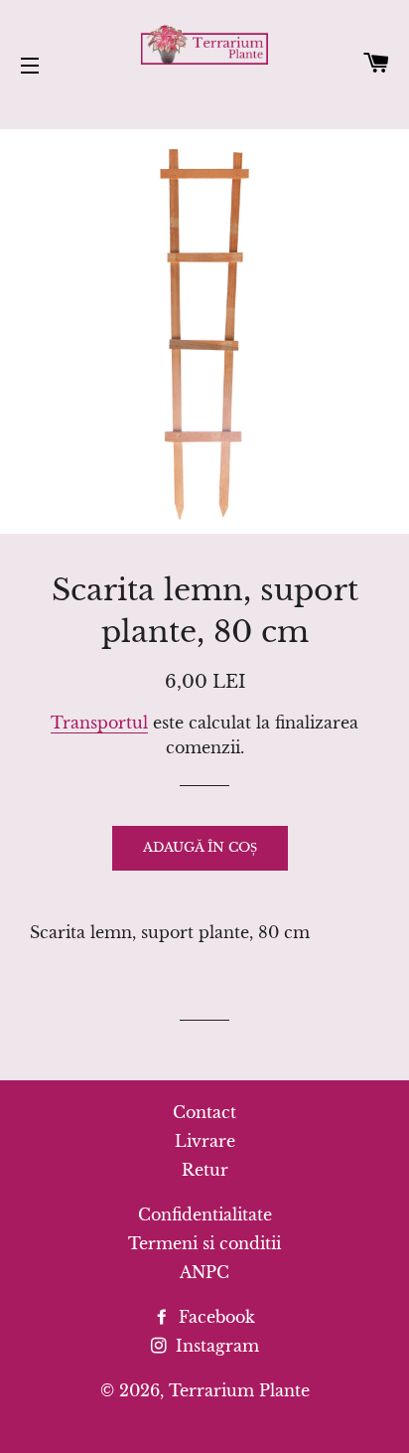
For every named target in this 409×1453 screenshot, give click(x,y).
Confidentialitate (205, 1214)
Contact (204, 1112)
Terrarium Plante (239, 1390)
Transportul (99, 722)
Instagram (215, 1346)
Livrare (205, 1141)
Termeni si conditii (204, 1243)
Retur (205, 1170)
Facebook (214, 1317)
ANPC (204, 1272)
